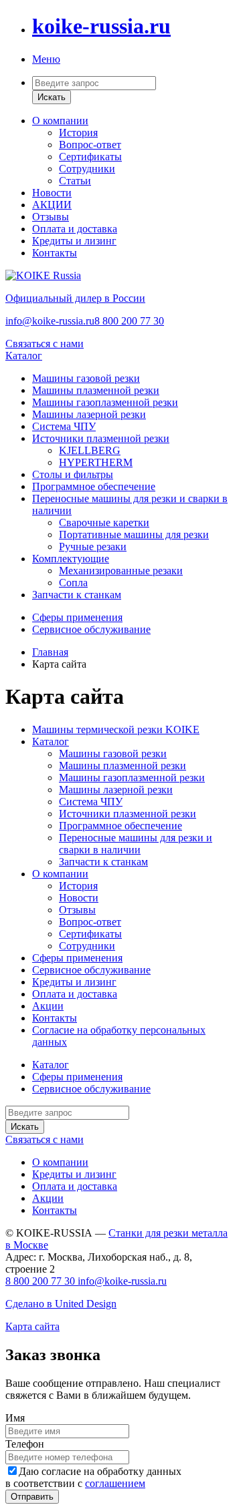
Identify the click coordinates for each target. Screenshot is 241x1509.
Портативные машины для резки (134, 534)
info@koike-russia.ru (49, 321)
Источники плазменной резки (100, 438)
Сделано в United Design (60, 1303)
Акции (48, 1006)
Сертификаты (90, 156)
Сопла (73, 582)
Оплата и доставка (74, 228)
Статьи (75, 180)
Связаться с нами (44, 343)
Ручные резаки (93, 546)
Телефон (24, 1444)
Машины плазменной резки (95, 390)
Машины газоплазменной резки (105, 402)
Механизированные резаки (121, 570)
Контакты (54, 252)
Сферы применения (77, 617)
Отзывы (50, 216)
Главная (50, 652)
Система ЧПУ (64, 426)
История (78, 132)
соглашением (115, 1483)
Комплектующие (70, 558)
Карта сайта (32, 1326)
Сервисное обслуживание (91, 629)
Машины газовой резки (86, 378)
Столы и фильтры (72, 474)
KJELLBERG (89, 450)
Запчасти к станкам (76, 594)
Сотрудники (87, 168)
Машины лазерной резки (89, 414)
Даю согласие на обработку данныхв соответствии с (93, 1477)
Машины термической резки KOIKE (115, 729)
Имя (15, 1418)
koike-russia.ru (101, 26)
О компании (60, 120)
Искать (51, 97)
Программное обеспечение (93, 486)
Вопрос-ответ (90, 144)
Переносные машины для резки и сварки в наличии (135, 843)
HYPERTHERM (96, 462)
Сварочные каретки (104, 522)
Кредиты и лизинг (74, 240)
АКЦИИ (52, 204)
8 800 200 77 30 (129, 321)
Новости (52, 192)
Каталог (23, 355)
